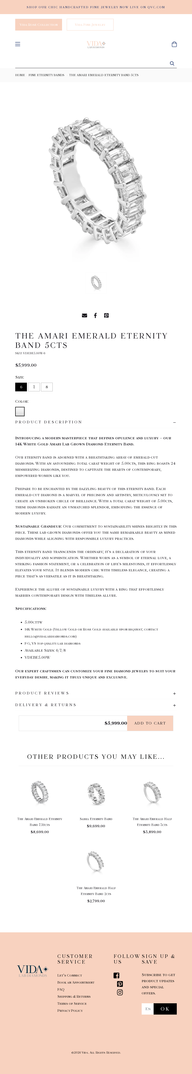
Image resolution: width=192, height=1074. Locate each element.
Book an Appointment (75, 982)
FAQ (60, 989)
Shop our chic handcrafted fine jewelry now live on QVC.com (96, 7)
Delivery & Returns (46, 705)
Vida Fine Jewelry (90, 25)
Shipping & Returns (74, 996)
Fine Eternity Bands (46, 75)
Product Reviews (42, 693)
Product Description (48, 422)
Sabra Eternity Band (96, 819)
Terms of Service (72, 1003)
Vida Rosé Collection (39, 25)
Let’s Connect (69, 975)
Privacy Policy (70, 1010)
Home (20, 75)
